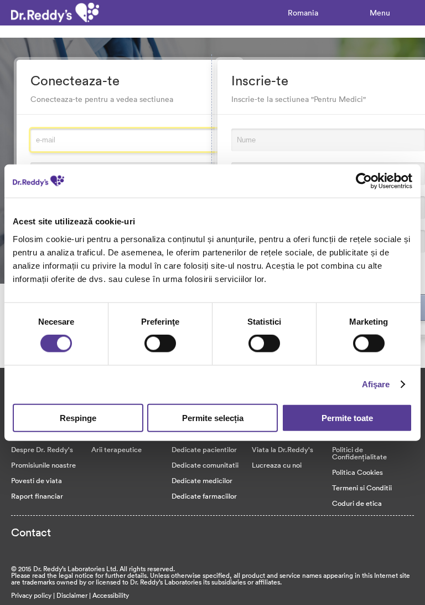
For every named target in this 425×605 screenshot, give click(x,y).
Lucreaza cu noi (277, 465)
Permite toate (347, 417)
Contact (31, 532)
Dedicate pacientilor (204, 449)
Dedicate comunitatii (205, 465)
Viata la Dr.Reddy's (282, 449)
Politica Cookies (357, 472)
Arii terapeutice (116, 449)
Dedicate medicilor (202, 480)
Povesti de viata (36, 480)
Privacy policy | (33, 595)
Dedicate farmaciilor (204, 496)
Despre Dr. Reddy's (42, 449)
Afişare (376, 384)
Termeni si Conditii (362, 488)
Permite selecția (212, 417)
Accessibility (110, 595)
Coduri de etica (357, 503)
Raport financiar (37, 496)
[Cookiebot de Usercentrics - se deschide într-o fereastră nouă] (363, 181)
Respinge (78, 417)
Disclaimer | (74, 595)
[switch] (160, 343)
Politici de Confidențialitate (359, 453)
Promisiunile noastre (43, 465)
